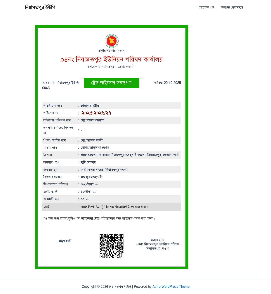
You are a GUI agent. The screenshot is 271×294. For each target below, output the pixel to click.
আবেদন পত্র (206, 7)
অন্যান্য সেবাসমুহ (232, 7)
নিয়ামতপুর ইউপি (40, 7)
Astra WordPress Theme (171, 287)
